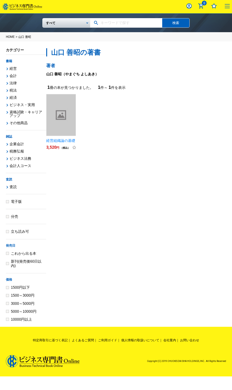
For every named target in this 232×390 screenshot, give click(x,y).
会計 (13, 76)
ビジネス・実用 (22, 105)
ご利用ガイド (107, 340)
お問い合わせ (189, 340)
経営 (13, 68)
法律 (13, 83)
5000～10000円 (23, 311)
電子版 (16, 201)
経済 (13, 97)
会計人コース (20, 166)
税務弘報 (17, 151)
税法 (13, 90)
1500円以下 (20, 287)
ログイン (189, 6)
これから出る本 (23, 253)
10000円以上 (21, 319)
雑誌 (9, 136)
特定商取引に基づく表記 (50, 340)
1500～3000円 (22, 295)
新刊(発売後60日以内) (26, 263)
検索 (175, 23)
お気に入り (214, 6)
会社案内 (169, 340)
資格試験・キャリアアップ (26, 114)
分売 (14, 216)
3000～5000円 (22, 303)
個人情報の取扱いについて (140, 340)
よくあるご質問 (83, 340)
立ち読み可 (20, 231)
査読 (9, 179)
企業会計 (17, 144)
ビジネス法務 (20, 158)
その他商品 (19, 123)
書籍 (9, 61)
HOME (10, 37)
